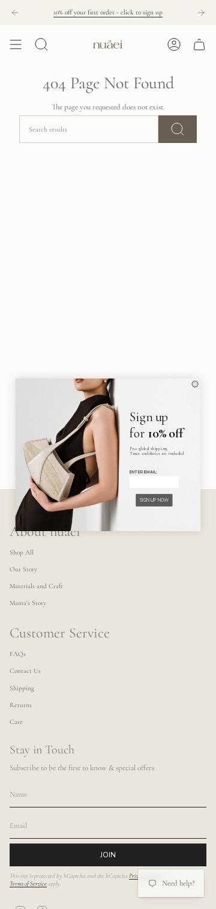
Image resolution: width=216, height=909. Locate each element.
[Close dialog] (195, 384)
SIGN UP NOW (154, 500)
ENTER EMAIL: (144, 471)
